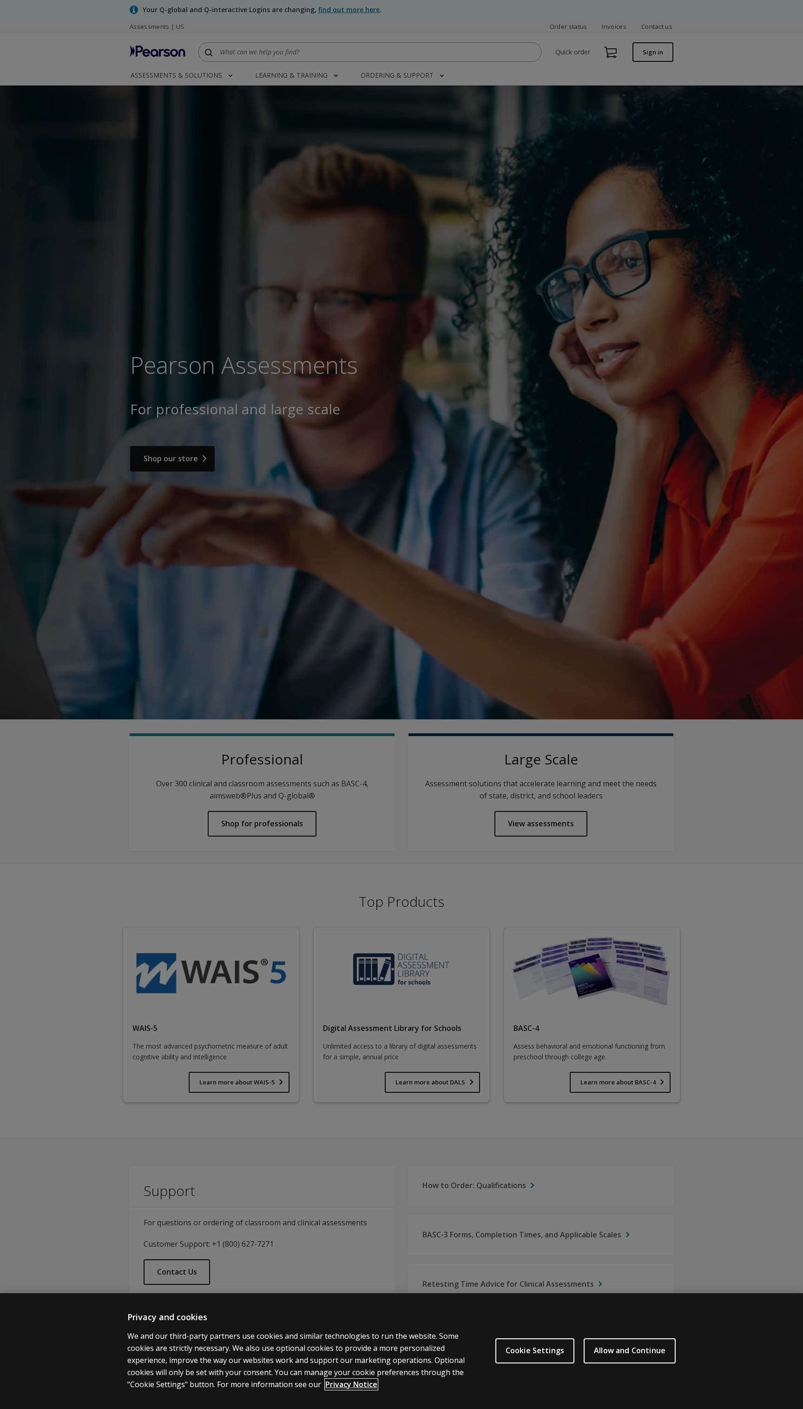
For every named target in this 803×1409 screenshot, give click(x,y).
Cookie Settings (535, 1350)
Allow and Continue (629, 1350)
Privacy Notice (351, 1384)
